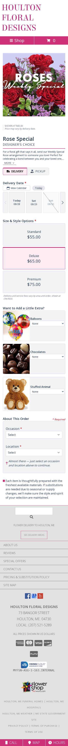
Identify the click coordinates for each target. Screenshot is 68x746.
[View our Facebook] (28, 598)
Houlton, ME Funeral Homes (23, 701)
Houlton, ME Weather (17, 713)
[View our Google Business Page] (34, 598)
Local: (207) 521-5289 (34, 625)
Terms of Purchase (44, 725)
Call (12, 742)
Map (35, 742)
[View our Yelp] (40, 598)
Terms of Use (34, 731)
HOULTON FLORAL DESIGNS (21, 18)
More (7, 163)
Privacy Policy (18, 725)
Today (38, 188)
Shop (19, 40)
